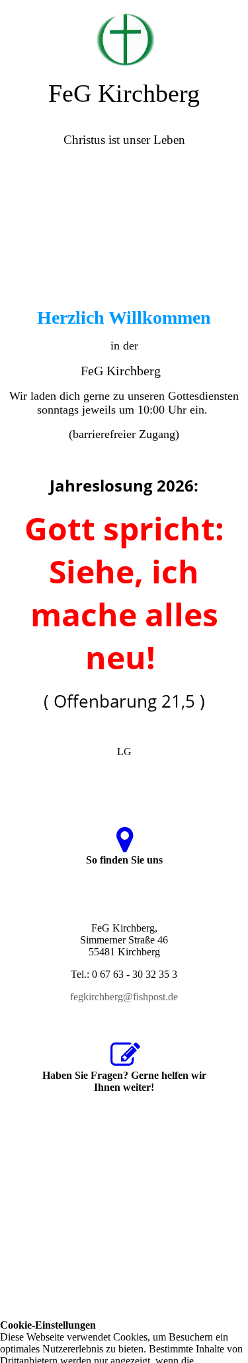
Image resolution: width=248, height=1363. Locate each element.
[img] (124, 33)
